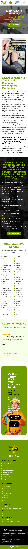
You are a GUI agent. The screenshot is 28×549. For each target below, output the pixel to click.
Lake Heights (18, 288)
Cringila (5, 267)
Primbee (5, 301)
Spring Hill (5, 303)
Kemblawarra (18, 286)
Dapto (17, 267)
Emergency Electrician (8, 479)
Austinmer (5, 256)
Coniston (17, 263)
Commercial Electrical (8, 472)
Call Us (15, 547)
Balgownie (5, 259)
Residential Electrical (8, 463)
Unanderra (5, 307)
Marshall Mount (7, 292)
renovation (12, 201)
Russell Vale (18, 301)
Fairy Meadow (19, 272)
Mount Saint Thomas (20, 297)
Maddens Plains (7, 290)
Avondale (17, 256)
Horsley (5, 281)
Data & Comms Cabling (8, 470)
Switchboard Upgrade (8, 468)
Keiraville (5, 284)
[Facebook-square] (10, 456)
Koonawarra (6, 288)
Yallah (16, 314)
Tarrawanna (18, 303)
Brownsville (18, 261)
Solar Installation (7, 476)
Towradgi (17, 305)
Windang (17, 310)
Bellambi (17, 259)
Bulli (4, 263)
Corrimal (17, 265)
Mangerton (18, 290)
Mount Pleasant (7, 297)
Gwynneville (6, 279)
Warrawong (18, 307)
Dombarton (18, 269)
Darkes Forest (6, 269)
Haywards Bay (19, 279)
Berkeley (5, 261)
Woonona (5, 314)
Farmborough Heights (6, 274)
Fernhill (17, 274)
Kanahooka (18, 281)
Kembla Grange (19, 284)
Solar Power (6, 474)
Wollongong (6, 312)
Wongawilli (18, 312)
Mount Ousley (18, 294)
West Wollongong (7, 310)
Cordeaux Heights (7, 265)
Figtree (5, 277)
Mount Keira (18, 292)
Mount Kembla (6, 294)
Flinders (17, 277)
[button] (24, 2)
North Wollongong (7, 299)
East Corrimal (6, 272)
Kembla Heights (7, 286)
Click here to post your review (14, 356)
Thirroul (5, 305)
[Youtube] (18, 456)
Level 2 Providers (7, 466)
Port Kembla (18, 299)
